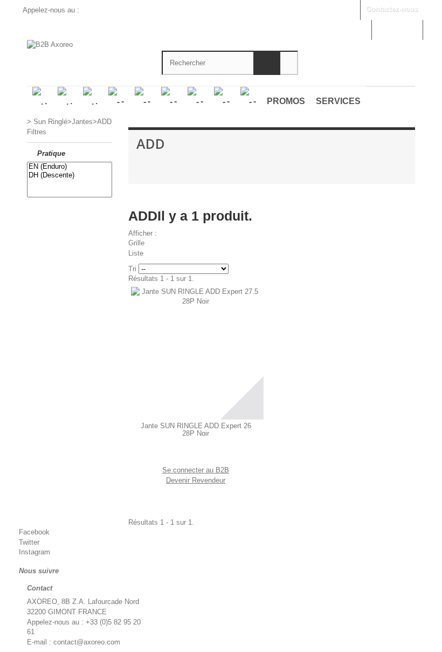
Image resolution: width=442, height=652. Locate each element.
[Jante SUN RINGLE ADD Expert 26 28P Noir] (196, 352)
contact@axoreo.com (86, 642)
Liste (135, 253)
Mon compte (397, 29)
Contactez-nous (392, 9)
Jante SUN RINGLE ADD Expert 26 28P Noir (196, 429)
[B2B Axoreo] (86, 48)
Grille (136, 243)
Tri (132, 269)
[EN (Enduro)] (69, 166)
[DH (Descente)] (69, 175)
